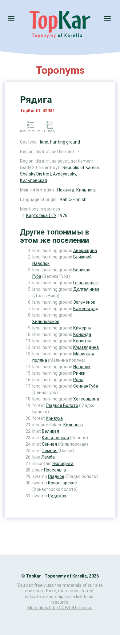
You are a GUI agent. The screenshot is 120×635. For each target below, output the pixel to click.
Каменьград (85, 308)
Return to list (30, 131)
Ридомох (57, 495)
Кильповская (33, 180)
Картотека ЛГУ (41, 215)
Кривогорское (62, 482)
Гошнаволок (85, 282)
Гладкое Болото (62, 405)
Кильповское (45, 321)
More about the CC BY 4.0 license (60, 607)
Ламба (48, 457)
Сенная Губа (85, 386)
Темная (50, 450)
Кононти (82, 340)
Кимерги (82, 327)
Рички (79, 373)
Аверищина (85, 250)
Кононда (82, 334)
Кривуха (54, 418)
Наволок (81, 366)
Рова (78, 379)
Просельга (55, 469)
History (49, 131)
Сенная (49, 444)
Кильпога (73, 424)
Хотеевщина (86, 398)
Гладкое (56, 476)
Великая (50, 431)
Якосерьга (63, 463)
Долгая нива (86, 289)
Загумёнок (84, 302)
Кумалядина (86, 347)
